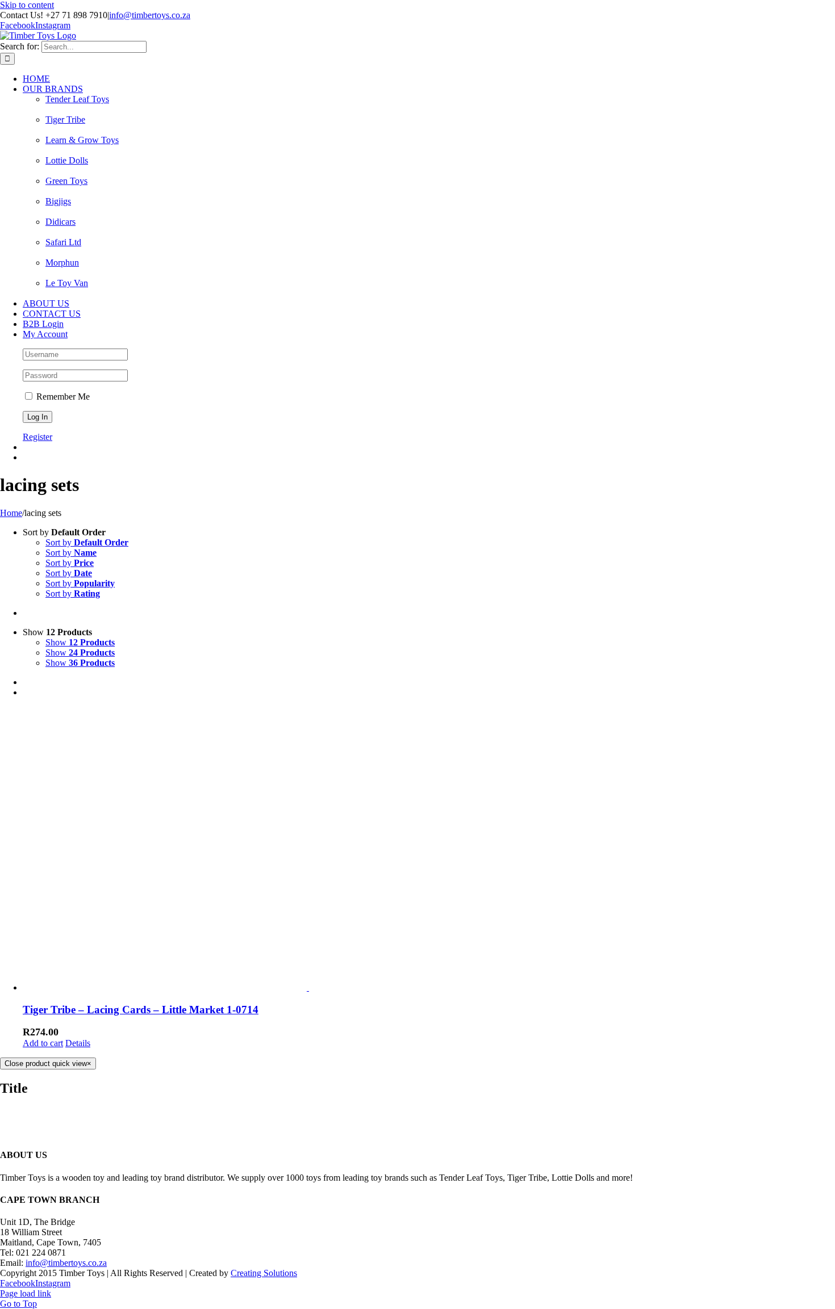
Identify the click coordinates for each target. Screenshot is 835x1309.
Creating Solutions (264, 1273)
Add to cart (43, 1043)
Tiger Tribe (65, 119)
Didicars (60, 221)
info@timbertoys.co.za (149, 15)
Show (80, 642)
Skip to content (27, 5)
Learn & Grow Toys (82, 140)
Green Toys (66, 181)
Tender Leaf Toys (77, 99)
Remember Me (62, 396)
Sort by (86, 542)
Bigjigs (58, 201)
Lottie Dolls (66, 160)
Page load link (25, 1293)
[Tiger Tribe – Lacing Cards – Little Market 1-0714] (429, 850)
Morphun (62, 262)
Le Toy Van (66, 283)
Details (77, 1043)
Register (37, 437)
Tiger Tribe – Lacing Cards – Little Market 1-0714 (140, 1010)
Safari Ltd (63, 242)
